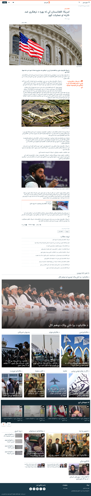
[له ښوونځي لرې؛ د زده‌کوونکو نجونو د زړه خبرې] (56, 411)
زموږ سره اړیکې (86, 488)
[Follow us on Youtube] (37, 489)
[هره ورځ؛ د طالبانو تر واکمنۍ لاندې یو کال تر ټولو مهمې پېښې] (79, 385)
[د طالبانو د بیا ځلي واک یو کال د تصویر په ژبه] (67, 445)
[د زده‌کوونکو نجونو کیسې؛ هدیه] (18, 447)
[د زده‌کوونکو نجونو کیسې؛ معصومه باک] (18, 435)
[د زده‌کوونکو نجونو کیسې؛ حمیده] (18, 441)
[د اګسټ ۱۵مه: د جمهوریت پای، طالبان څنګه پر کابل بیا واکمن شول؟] (34, 385)
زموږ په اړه (65, 488)
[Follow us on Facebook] (44, 489)
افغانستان (66, 9)
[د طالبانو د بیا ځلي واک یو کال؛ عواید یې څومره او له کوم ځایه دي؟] (45, 351)
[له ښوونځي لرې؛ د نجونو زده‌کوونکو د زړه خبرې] (79, 411)
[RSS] (30, 489)
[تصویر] (13, 2)
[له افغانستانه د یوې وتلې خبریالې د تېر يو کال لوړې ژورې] (79, 469)
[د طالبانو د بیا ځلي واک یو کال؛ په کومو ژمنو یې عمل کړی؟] (75, 351)
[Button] (24, 23)
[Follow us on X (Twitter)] (40, 489)
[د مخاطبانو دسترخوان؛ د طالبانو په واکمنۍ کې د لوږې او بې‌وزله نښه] (34, 445)
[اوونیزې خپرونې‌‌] (9, 2)
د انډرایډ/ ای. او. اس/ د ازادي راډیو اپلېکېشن (80, 491)
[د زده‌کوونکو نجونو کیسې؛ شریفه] (18, 453)
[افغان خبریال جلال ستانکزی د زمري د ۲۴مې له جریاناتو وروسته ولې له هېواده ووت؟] (41, 466)
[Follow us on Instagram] (34, 489)
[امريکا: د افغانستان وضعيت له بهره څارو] (60, 205)
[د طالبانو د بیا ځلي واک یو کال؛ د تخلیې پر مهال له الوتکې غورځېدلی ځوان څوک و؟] (56, 385)
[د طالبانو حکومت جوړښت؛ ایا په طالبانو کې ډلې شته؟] (12, 385)
